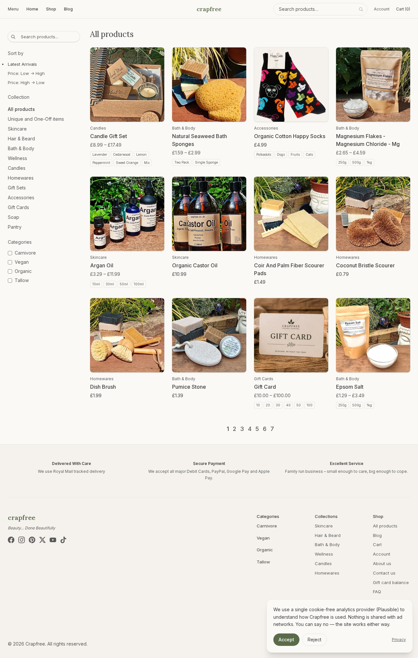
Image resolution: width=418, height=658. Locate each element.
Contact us (384, 573)
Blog (68, 9)
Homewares (21, 178)
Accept (286, 639)
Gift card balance (391, 582)
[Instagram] (21, 540)
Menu (13, 9)
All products (21, 109)
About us (382, 563)
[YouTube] (53, 540)
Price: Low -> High (26, 73)
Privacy (399, 639)
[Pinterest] (32, 540)
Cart (377, 544)
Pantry (15, 227)
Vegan (263, 538)
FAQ (377, 591)
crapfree (209, 9)
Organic (265, 549)
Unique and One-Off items (36, 119)
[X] (42, 540)
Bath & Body (21, 148)
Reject (314, 639)
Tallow (263, 561)
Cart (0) (403, 9)
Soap (13, 217)
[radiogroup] (44, 73)
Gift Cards (18, 207)
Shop (51, 9)
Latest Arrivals (22, 64)
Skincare (17, 129)
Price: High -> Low (26, 82)
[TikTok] (63, 540)
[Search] (361, 9)
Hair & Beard (21, 138)
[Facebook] (11, 540)
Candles (16, 168)
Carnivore (267, 525)
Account (382, 9)
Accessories (21, 197)
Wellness (17, 158)
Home (32, 9)
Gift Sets (17, 187)
